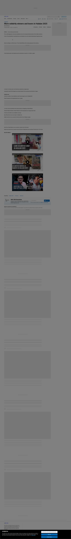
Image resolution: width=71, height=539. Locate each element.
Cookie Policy (33, 535)
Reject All (49, 534)
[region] (35, 534)
